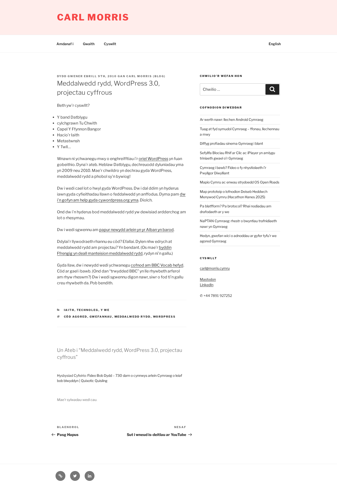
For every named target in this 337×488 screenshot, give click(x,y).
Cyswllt (110, 44)
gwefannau (101, 316)
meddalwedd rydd (132, 316)
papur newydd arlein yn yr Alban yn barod (136, 229)
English (275, 44)
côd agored (75, 316)
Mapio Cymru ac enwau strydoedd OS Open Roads (239, 182)
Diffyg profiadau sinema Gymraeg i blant (231, 143)
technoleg (87, 310)
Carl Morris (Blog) (146, 76)
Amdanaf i (65, 44)
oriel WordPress (153, 158)
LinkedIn (206, 285)
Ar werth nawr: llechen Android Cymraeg (231, 119)
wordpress (164, 316)
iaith (69, 310)
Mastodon (208, 279)
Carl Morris (93, 17)
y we (105, 310)
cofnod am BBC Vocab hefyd (157, 265)
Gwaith (88, 44)
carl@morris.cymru (215, 268)
